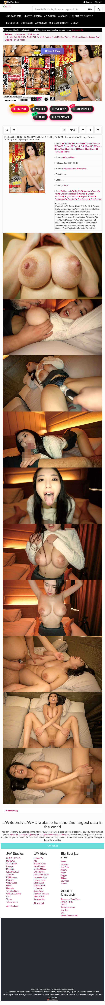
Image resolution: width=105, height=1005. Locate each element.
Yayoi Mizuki (39, 896)
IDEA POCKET (12, 871)
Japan (66, 185)
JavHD (90, 146)
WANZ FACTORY (13, 893)
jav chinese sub (51, 834)
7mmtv (66, 151)
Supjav (64, 875)
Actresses (27, 23)
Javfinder (91, 149)
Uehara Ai (38, 888)
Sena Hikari (70, 157)
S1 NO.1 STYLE (13, 858)
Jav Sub (63, 16)
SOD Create (11, 863)
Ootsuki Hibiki (39, 885)
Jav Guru (71, 149)
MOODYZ (10, 860)
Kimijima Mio (39, 899)
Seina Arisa (38, 891)
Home (9, 34)
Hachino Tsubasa (41, 893)
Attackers (10, 874)
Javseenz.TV (77, 29)
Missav (81, 149)
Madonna (10, 869)
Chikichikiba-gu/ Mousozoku (74, 168)
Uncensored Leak (58, 23)
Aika (35, 860)
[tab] (11, 810)
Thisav (64, 878)
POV (58, 146)
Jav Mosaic (41, 23)
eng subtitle (82, 199)
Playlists (50, 16)
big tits (77, 191)
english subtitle (87, 196)
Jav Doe (64, 910)
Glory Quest (11, 882)
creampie (67, 191)
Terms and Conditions (70, 899)
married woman (90, 191)
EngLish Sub (78, 146)
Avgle (63, 872)
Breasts (66, 146)
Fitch (8, 896)
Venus (9, 899)
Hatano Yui (38, 858)
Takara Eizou (12, 901)
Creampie (78, 143)
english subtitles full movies (72, 193)
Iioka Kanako (39, 866)
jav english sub (36, 834)
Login (98, 2)
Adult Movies (33, 34)
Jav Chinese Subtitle (82, 16)
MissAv (74, 23)
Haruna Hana (39, 880)
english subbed (71, 196)
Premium (10, 880)
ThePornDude (13, 2)
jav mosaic (63, 834)
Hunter (9, 885)
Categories (12, 23)
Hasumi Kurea (40, 863)
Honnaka (10, 888)
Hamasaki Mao (40, 877)
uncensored (24, 834)
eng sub (71, 199)
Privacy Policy (67, 901)
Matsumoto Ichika (41, 874)
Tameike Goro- (12, 891)
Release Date (14, 16)
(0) (74, 129)
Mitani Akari (39, 882)
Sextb (98, 146)
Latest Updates (33, 16)
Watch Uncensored (69, 915)
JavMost (60, 149)
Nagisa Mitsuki (40, 869)
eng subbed (95, 199)
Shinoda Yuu (39, 871)
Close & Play (52, 51)
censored (14, 834)
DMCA (64, 904)
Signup (88, 2)
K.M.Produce (12, 877)
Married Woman (92, 143)
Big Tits (67, 143)
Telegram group (68, 907)
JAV (62, 912)
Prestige (9, 866)
